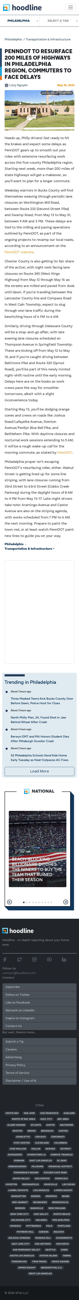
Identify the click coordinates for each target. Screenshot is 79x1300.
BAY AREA (63, 1119)
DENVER (50, 1149)
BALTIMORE (66, 1125)
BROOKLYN (47, 1131)
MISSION (20, 1208)
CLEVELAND (42, 1143)
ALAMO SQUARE (16, 1125)
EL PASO (62, 1161)
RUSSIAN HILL (43, 1238)
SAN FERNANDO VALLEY (26, 1250)
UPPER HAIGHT (26, 1268)
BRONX (32, 1131)
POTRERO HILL (25, 1232)
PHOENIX (15, 1226)
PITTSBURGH (33, 1226)
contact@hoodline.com (19, 973)
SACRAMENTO (64, 1238)
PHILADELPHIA (60, 1220)
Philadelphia (13, 39)
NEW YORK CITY (19, 1214)
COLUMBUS (60, 1143)
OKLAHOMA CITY (20, 1220)
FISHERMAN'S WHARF (26, 1173)
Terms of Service (17, 1073)
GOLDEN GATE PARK (55, 1173)
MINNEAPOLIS (60, 1202)
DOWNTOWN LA (36, 1155)
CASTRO (63, 1131)
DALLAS (35, 1149)
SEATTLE (50, 1250)
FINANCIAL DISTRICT (60, 1166)
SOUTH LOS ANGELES (22, 1256)
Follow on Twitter (18, 994)
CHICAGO (40, 1137)
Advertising (14, 1057)
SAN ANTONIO (43, 1244)
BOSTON (17, 1131)
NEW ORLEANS (57, 1208)
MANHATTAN (18, 1196)
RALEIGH (59, 1232)
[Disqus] (39, 611)
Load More (39, 771)
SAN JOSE (29, 1113)
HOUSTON (11, 1184)
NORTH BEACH (61, 1214)
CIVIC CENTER (22, 1143)
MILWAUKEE (40, 1202)
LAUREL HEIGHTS (18, 1190)
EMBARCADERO (17, 1166)
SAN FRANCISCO (49, 1113)
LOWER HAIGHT (63, 1190)
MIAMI (65, 1196)
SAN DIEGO (62, 1244)
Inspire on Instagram (20, 1018)
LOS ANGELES (41, 1190)
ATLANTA (36, 1125)
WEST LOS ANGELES (40, 1274)
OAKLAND (69, 1113)
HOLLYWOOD (42, 1178)
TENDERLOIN (19, 1262)
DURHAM (19, 1161)
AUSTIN (50, 1125)
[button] (9, 902)
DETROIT (65, 1149)
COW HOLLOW (18, 1149)
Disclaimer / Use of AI (21, 1080)
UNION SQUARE (60, 1262)
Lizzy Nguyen (18, 85)
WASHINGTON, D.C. (51, 1268)
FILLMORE (37, 1166)
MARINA (35, 1196)
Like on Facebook (18, 1002)
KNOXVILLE (50, 1184)
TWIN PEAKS (39, 1262)
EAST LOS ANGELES (41, 1161)
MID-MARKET (20, 1202)
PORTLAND (64, 1226)
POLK (49, 1226)
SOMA (64, 1250)
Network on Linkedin (20, 1010)
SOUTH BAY (12, 1113)
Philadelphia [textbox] (18, 20)
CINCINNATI (58, 1137)
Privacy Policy (15, 1065)
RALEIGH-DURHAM (19, 1238)
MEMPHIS (51, 1196)
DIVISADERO (15, 1155)
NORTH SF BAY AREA (23, 1119)
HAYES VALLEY (21, 1178)
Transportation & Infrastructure (48, 39)
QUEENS (43, 1232)
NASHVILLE (36, 1208)
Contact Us (14, 1026)
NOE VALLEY (41, 1214)
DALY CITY (46, 1119)
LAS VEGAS (68, 1184)
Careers (11, 1049)
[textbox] (59, 20)
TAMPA (67, 1256)
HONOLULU (61, 1178)
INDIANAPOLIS (30, 1184)
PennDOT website (19, 252)
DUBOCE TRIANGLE (62, 1155)
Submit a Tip (15, 1041)
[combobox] (20, 20)
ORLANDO (41, 1220)
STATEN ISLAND (48, 1256)
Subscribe (13, 987)
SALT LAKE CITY (21, 1244)
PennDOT (64, 452)
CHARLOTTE (23, 1137)
